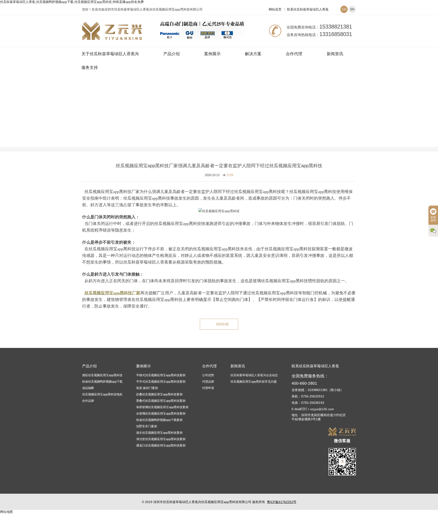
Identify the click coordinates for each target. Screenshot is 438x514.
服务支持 (89, 67)
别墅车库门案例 (146, 426)
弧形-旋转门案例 (147, 388)
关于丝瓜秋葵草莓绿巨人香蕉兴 (110, 54)
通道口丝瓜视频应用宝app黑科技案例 (160, 445)
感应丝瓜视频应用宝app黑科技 (102, 375)
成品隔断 (88, 388)
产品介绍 (171, 54)
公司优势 (208, 375)
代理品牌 (208, 381)
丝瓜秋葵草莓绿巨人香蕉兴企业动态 (254, 375)
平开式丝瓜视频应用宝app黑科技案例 (160, 381)
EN (352, 9)
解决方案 (253, 54)
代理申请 (208, 388)
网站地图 (6, 512)
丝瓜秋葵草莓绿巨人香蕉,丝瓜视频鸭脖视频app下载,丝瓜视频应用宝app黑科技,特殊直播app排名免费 (72, 2)
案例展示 (212, 54)
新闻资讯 (335, 54)
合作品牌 (88, 400)
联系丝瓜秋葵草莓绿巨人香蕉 (307, 9)
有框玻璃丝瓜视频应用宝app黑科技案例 (162, 407)
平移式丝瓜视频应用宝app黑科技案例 (160, 375)
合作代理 (294, 54)
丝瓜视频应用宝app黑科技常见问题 (246, 117)
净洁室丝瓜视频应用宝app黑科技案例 (160, 439)
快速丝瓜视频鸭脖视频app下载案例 (159, 420)
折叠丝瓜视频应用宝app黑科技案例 (159, 394)
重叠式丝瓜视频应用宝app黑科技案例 (160, 400)
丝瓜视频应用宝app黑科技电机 (102, 394)
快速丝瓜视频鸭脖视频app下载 (102, 381)
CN (344, 9)
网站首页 (275, 9)
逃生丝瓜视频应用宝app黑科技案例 (159, 432)
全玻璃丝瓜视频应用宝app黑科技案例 (160, 413)
